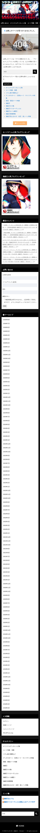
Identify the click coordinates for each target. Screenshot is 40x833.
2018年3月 (6, 708)
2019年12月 (6, 630)
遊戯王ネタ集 (10, 106)
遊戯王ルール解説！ (12, 111)
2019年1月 (6, 673)
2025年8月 (6, 366)
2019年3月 (6, 665)
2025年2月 (6, 389)
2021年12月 (6, 537)
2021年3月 (6, 572)
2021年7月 (6, 556)
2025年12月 (6, 350)
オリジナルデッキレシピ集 (18, 23)
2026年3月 (6, 339)
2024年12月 (6, 397)
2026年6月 (6, 327)
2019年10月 (6, 638)
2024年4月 (6, 428)
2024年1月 (6, 440)
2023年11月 (6, 448)
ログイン (6, 721)
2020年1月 (6, 626)
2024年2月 (6, 436)
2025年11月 (6, 354)
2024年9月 (6, 409)
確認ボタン (6, 296)
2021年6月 (6, 560)
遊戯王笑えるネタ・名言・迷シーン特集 (18, 116)
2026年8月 (6, 319)
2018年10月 (6, 684)
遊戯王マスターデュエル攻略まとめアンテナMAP (19, 802)
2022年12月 (6, 490)
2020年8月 (6, 599)
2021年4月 (6, 568)
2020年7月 (6, 603)
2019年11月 (6, 634)
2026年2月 (6, 343)
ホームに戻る (20, 123)
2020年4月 (6, 614)
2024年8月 (6, 413)
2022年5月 (6, 517)
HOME (21, 826)
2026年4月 (6, 335)
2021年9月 (6, 548)
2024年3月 (6, 432)
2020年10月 (6, 591)
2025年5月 (6, 378)
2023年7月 (6, 463)
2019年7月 (6, 650)
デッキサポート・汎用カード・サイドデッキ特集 (18, 758)
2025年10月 (6, 358)
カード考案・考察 (33, 23)
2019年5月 (6, 657)
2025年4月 (6, 382)
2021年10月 (6, 545)
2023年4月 (6, 475)
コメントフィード (8, 729)
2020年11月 (6, 587)
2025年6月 (6, 374)
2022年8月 (6, 506)
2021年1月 (6, 580)
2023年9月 (6, 455)
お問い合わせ (5, 23)
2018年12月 (6, 677)
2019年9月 (6, 642)
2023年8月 (6, 459)
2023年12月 (6, 444)
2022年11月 (6, 494)
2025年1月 (6, 393)
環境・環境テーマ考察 (13, 101)
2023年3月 (6, 479)
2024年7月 (6, 416)
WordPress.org (8, 733)
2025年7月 (6, 370)
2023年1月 (6, 486)
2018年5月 (6, 700)
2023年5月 (6, 471)
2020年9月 (6, 595)
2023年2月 (6, 482)
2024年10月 (6, 405)
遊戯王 (8, 103)
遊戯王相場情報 (11, 114)
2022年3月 (6, 525)
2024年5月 (6, 424)
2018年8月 (6, 692)
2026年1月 (6, 347)
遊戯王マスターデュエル (13, 108)
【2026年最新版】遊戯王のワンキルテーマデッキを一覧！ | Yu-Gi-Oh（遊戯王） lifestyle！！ (19, 244)
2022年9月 (6, 502)
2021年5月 (6, 564)
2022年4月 (6, 521)
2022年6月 (6, 514)
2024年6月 (6, 420)
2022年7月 (6, 510)
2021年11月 (6, 541)
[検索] (35, 72)
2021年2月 (6, 576)
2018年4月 (6, 704)
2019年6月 (6, 653)
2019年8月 (6, 646)
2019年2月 (6, 669)
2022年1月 (6, 533)
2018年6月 (6, 696)
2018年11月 (6, 680)
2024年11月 (6, 401)
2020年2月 (6, 622)
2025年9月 (6, 362)
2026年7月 (6, 323)
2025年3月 (6, 385)
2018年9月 (6, 688)
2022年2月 (6, 529)
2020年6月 (6, 607)
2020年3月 (6, 618)
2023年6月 (6, 467)
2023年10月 (6, 451)
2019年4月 (6, 661)
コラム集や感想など (12, 93)
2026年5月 (6, 331)
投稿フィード (7, 725)
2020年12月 (6, 583)
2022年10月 (6, 498)
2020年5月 (6, 611)
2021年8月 (6, 552)
